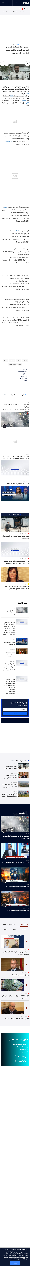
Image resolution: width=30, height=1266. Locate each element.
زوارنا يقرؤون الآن (21, 761)
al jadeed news (7, 141)
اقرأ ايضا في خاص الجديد (16, 395)
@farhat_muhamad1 (22, 281)
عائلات (24, 100)
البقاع (5, 207)
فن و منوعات (24, 584)
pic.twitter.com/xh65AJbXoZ (19, 257)
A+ (3, 64)
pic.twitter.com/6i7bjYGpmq (20, 139)
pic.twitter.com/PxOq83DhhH (19, 284)
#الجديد (22, 249)
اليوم (27, 94)
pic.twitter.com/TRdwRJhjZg (19, 215)
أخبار (15, 3)
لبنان (27, 103)
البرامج (9, 3)
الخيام (17, 231)
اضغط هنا (13, 1258)
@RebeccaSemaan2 (18, 213)
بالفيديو (22, 813)
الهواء (12, 249)
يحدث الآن (15, 514)
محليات (25, 534)
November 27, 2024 (22, 144)
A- (6, 64)
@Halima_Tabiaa (23, 254)
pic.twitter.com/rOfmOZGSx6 (12, 320)
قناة (11, 96)
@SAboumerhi (8, 252)
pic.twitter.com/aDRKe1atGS (19, 236)
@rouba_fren (5, 136)
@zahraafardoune (18, 233)
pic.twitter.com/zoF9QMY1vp (19, 305)
